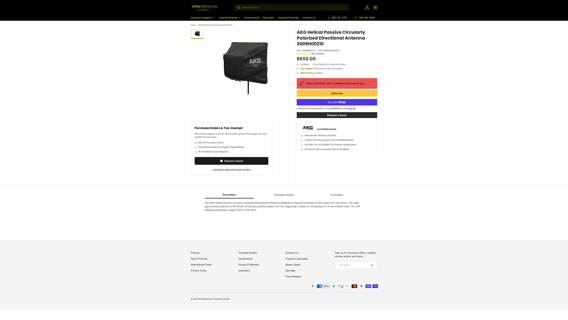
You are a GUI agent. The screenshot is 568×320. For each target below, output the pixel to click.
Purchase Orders (248, 252)
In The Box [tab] (337, 194)
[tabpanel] (284, 206)
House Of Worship (288, 17)
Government (251, 17)
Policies (195, 252)
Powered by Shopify (221, 299)
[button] (375, 7)
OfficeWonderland (205, 299)
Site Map (290, 270)
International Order (201, 264)
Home (193, 25)
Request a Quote (337, 115)
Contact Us (309, 17)
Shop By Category (201, 17)
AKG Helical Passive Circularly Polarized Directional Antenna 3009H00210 (216, 25)
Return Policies (199, 258)
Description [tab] (229, 194)
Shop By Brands (228, 17)
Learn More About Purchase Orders (232, 169)
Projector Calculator (296, 258)
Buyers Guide (292, 264)
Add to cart (337, 93)
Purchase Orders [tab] (284, 194)
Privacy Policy (199, 270)
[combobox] (291, 7)
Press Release (293, 276)
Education (269, 17)
